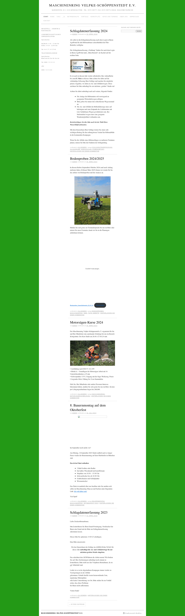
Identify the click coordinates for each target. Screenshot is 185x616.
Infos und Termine (110, 16)
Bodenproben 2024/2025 (87, 158)
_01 (64, 16)
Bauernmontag (98, 501)
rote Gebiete (93, 313)
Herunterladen (100, 305)
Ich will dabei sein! (80, 491)
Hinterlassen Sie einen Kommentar (84, 151)
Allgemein (82, 147)
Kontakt (46, 20)
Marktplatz (95, 16)
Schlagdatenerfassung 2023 (88, 512)
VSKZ (58, 16)
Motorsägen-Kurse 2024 (86, 322)
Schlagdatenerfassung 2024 (88, 30)
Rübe (52, 16)
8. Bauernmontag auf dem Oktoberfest (88, 407)
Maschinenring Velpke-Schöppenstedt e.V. (92, 5)
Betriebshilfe (73, 16)
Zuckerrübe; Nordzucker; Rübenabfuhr (87, 149)
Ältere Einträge (76, 604)
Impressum (134, 16)
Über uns (124, 16)
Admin (74, 34)
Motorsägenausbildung (80, 396)
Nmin (85, 313)
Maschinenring (76, 313)
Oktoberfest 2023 (91, 503)
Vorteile (85, 16)
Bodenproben (98, 311)
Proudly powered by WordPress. (133, 613)
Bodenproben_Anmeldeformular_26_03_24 (81, 305)
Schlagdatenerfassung (102, 147)
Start (45, 16)
